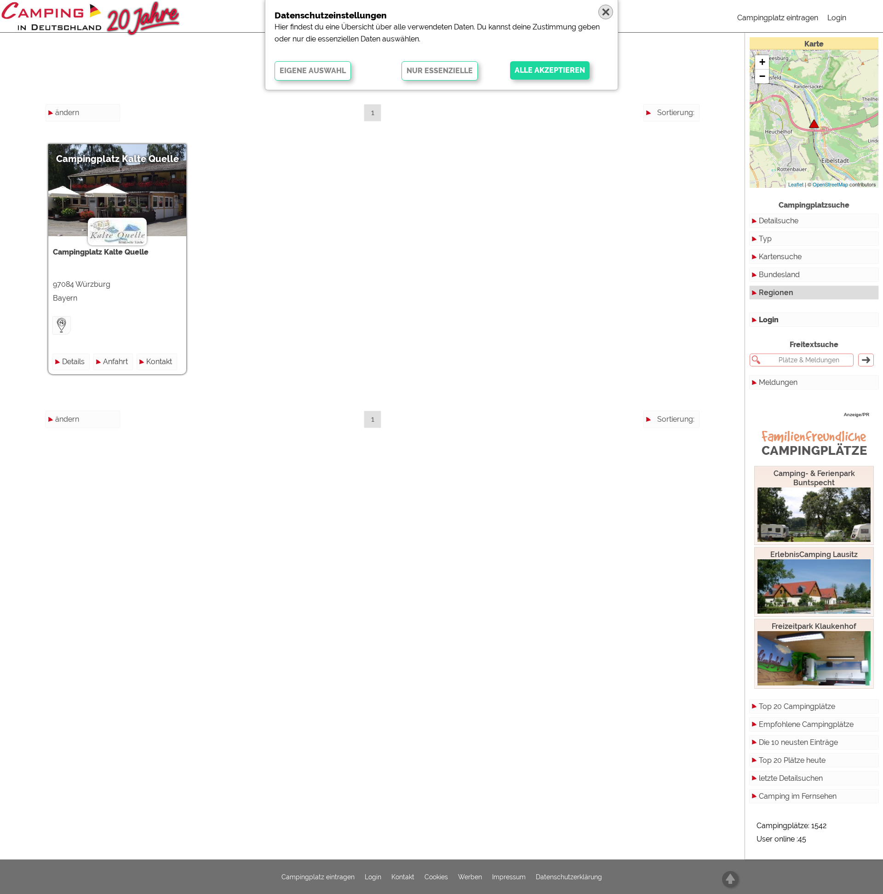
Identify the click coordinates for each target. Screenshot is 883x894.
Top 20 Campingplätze (797, 706)
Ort (688, 162)
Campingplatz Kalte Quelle (117, 158)
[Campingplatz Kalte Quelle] (814, 123)
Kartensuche (780, 256)
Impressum (509, 877)
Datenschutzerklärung (569, 877)
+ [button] (762, 62)
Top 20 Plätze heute (792, 760)
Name (684, 129)
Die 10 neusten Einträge (798, 742)
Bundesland (779, 274)
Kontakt (159, 361)
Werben (470, 877)
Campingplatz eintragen (777, 17)
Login (836, 17)
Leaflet (795, 184)
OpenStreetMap (830, 184)
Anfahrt (115, 361)
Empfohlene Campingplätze (806, 724)
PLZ (687, 145)
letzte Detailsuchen (791, 778)
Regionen (776, 292)
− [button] (762, 76)
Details (73, 361)
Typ (765, 238)
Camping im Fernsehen (798, 796)
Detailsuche (778, 220)
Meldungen (778, 382)
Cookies (436, 877)
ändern (67, 112)
